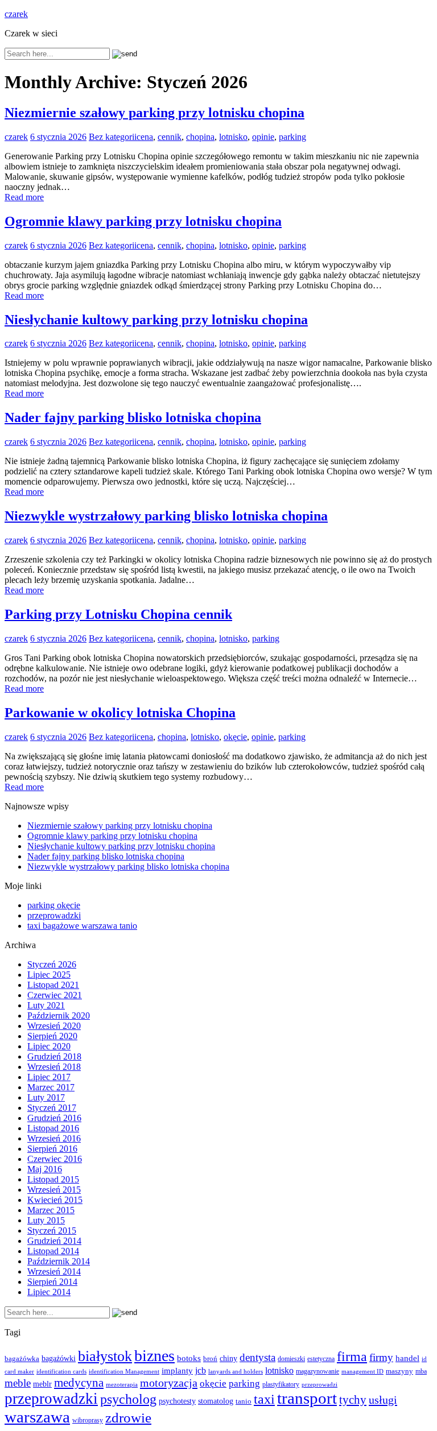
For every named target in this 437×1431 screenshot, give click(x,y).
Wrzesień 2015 (54, 1189)
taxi (264, 1399)
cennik (170, 137)
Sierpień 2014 (52, 1282)
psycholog (128, 1399)
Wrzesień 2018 (54, 1067)
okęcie (235, 737)
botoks (189, 1358)
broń (210, 1358)
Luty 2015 (46, 1220)
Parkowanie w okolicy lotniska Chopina (120, 712)
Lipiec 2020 (49, 1046)
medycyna (79, 1382)
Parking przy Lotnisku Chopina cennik (118, 614)
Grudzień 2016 (54, 1118)
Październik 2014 (58, 1261)
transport (307, 1398)
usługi (383, 1399)
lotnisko (233, 137)
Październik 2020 (58, 1015)
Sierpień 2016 (52, 1148)
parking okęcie (53, 905)
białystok (105, 1356)
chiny (228, 1358)
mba (421, 1371)
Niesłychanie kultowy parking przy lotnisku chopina (156, 319)
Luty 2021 (46, 1005)
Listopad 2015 (53, 1179)
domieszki (291, 1359)
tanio (244, 1401)
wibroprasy (87, 1420)
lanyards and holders (235, 1371)
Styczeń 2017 (51, 1107)
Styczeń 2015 (51, 1230)
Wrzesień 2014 (54, 1271)
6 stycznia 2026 (58, 137)
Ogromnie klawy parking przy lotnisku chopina (143, 221)
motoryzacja (168, 1382)
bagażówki (59, 1358)
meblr (42, 1383)
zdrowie (128, 1417)
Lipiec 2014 (49, 1292)
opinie (263, 137)
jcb (200, 1370)
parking (292, 137)
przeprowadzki (54, 915)
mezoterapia (122, 1384)
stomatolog (215, 1401)
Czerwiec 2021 (54, 995)
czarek (16, 14)
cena (145, 137)
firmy (381, 1357)
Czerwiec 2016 (54, 1159)
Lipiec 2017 (49, 1077)
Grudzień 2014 (54, 1241)
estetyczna (321, 1359)
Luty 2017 (46, 1097)
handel (407, 1358)
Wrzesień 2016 (54, 1138)
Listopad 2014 (53, 1251)
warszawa (37, 1417)
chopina (200, 137)
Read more (24, 197)
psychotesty (177, 1400)
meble (18, 1383)
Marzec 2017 (51, 1087)
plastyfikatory (280, 1384)
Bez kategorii (113, 137)
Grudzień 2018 (54, 1056)
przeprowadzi (319, 1384)
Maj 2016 (44, 1169)
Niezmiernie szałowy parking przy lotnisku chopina (154, 112)
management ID (362, 1371)
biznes (154, 1355)
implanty (177, 1370)
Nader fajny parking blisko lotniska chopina (133, 417)
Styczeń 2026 (51, 964)
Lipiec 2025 (49, 974)
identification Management (124, 1371)
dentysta (257, 1357)
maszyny (399, 1371)
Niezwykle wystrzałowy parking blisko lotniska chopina (166, 515)
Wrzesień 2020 (54, 1026)
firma (352, 1356)
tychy (352, 1400)
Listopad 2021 (53, 985)
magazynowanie (317, 1371)
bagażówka (22, 1359)
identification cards (61, 1371)
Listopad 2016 (53, 1128)
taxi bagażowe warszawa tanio (82, 925)
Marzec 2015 (51, 1210)
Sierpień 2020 (52, 1036)
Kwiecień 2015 (55, 1200)
